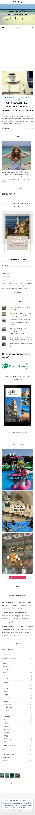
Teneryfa (7, 732)
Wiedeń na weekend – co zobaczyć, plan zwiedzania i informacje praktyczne (16, 619)
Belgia (6, 695)
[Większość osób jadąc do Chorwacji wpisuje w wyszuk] (2, 775)
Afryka (5, 666)
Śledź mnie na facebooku (17, 432)
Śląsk (6, 723)
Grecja (6, 714)
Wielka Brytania (9, 739)
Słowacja (7, 729)
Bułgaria (6, 701)
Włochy (6, 742)
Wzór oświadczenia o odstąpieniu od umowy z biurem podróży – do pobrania (17, 106)
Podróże (5, 663)
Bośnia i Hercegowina (11, 698)
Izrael (6, 679)
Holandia (7, 717)
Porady (4, 750)
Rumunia (7, 726)
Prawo (19, 97)
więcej (4, 182)
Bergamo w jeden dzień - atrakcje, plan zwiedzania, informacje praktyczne (18, 330)
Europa (5, 688)
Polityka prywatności (21, 807)
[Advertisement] (17, 48)
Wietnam (7, 685)
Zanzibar (7, 669)
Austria (6, 691)
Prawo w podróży (8, 754)
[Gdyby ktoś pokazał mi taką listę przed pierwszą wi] (17, 775)
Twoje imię (5, 265)
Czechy (6, 710)
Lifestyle (5, 654)
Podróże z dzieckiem (10, 745)
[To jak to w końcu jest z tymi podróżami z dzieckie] (7, 775)
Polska (6, 720)
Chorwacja (7, 704)
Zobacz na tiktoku (18, 577)
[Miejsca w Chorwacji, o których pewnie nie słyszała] (12, 775)
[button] (17, 470)
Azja (4, 672)
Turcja (6, 682)
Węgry (6, 736)
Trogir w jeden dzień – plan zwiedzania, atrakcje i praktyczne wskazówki (16, 632)
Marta (7, 128)
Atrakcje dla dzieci (8, 650)
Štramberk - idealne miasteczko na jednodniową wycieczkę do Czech (20, 322)
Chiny (5, 676)
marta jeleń (17, 11)
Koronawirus (10, 97)
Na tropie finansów (8, 659)
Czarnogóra (8, 707)
